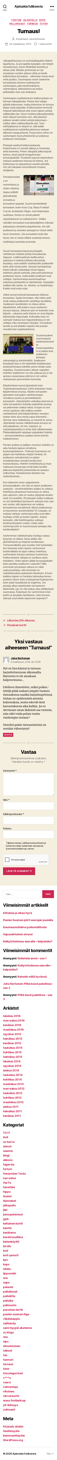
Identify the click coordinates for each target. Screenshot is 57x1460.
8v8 (5, 1137)
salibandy (9, 1323)
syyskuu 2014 (12, 1065)
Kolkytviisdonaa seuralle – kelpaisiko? (27, 941)
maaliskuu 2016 (13, 1029)
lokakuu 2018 (12, 1016)
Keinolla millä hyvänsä (32, 976)
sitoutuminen (11, 1346)
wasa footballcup (14, 1400)
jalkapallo (30, 20)
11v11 (6, 1132)
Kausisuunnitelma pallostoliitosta (25, 927)
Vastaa (8, 735)
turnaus (32, 23)
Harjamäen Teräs (14, 1173)
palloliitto (9, 1296)
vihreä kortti (11, 1396)
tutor (44, 23)
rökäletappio (11, 1318)
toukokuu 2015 (12, 1047)
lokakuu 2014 (12, 1061)
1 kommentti (45, 44)
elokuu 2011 (11, 1106)
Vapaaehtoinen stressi (18, 934)
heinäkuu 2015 (12, 1038)
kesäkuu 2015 (12, 1043)
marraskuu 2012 (13, 1088)
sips (6, 1341)
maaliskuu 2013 (13, 1084)
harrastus (9, 1178)
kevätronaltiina (13, 1237)
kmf (5, 1250)
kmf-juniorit (11, 1255)
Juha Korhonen (37, 39)
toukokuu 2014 (12, 1075)
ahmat (7, 1146)
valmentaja (10, 1386)
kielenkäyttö (11, 1241)
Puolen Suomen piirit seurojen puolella (28, 920)
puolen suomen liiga (16, 1314)
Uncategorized (13, 1373)
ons (5, 1278)
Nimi (6, 800)
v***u (7, 1377)
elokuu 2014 (11, 1070)
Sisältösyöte (11, 1431)
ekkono (7, 1160)
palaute (8, 1287)
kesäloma (9, 1232)
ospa (6, 1282)
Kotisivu (7, 828)
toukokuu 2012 (12, 1093)
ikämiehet (9, 1200)
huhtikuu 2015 (12, 1052)
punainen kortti (13, 1309)
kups (42, 20)
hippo (7, 1191)
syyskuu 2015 (12, 1034)
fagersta (8, 1164)
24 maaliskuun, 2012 (20, 44)
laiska (7, 1268)
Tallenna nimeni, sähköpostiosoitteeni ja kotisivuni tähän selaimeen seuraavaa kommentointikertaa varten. (26, 846)
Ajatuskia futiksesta (28, 6)
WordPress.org (13, 1440)
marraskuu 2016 (14, 1020)
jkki (5, 1209)
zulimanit (9, 1409)
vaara (7, 1382)
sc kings (8, 1332)
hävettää (9, 1187)
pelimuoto (9, 1305)
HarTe (7, 1182)
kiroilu (7, 1246)
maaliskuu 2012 (13, 1102)
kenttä (7, 1228)
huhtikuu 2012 (12, 1097)
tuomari (8, 1359)
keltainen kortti (13, 1223)
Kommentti (10, 770)
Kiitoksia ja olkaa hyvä (17, 913)
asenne (8, 1150)
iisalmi (7, 1196)
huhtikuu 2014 (12, 1079)
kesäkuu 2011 (12, 1115)
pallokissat (17, 23)
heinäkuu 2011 (12, 1111)
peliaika (8, 1300)
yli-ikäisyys (10, 1405)
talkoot (7, 1350)
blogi (6, 1155)
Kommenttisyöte (14, 1435)
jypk (6, 1219)
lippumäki (9, 1273)
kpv (5, 1259)
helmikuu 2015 (12, 1056)
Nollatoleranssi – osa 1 (32, 958)
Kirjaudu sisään (13, 1426)
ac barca (9, 1141)
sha (5, 1337)
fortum (16, 20)
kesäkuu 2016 (12, 1025)
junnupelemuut (13, 1214)
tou (5, 1355)
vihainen (8, 1391)
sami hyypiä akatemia (17, 1327)
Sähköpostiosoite (13, 814)
